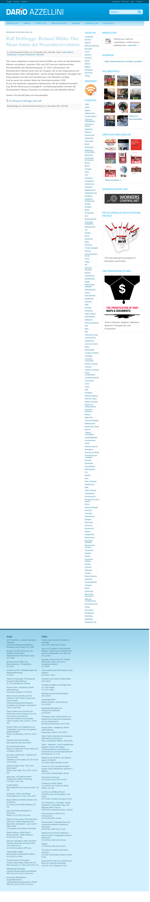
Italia (87, 329)
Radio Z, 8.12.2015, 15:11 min (18, 815)
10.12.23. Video (48, 690)
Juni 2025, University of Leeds (53, 645)
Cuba (87, 387)
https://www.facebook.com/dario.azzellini (123, 61)
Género (88, 273)
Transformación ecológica (91, 456)
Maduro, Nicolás (91, 402)
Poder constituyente (90, 374)
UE (86, 230)
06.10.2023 (46, 696)
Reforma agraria (91, 396)
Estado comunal (91, 364)
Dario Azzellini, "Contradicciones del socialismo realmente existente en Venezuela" (56, 824)
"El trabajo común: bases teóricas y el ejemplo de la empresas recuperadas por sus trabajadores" (56, 719)
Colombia (88, 356)
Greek (87, 61)
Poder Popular (90, 490)
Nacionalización (91, 604)
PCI (86, 472)
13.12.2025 (46, 656)
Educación (89, 155)
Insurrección (90, 135)
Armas (87, 607)
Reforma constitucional (90, 600)
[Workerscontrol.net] (123, 203)
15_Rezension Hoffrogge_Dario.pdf (25, 101)
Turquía (88, 573)
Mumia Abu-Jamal (92, 427)
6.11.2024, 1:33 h (48, 675)
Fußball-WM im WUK (15, 852)
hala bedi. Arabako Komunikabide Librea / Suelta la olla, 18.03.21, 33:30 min (22, 721)
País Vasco (89, 141)
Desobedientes (91, 582)
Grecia (87, 293)
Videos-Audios (59, 23)
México (87, 414)
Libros (26, 23)
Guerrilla (88, 302)
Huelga (88, 564)
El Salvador (89, 213)
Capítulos (40, 23)
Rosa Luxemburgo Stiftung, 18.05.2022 (57, 741)
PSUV (87, 504)
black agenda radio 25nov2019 (19, 743)
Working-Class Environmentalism (55, 693)
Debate (44, 844)
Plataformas (89, 484)
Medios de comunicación (90, 406)
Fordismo (88, 245)
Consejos (22, 55)
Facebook (89, 239)
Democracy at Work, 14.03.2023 (19, 692)
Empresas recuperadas (90, 151)
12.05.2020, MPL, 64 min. (52, 818)
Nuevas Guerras (91, 446)
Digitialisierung (91, 193)
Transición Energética (89, 223)
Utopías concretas (92, 370)
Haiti (86, 305)
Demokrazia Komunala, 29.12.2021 (56, 724)
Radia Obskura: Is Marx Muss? (19, 832)
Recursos (88, 525)
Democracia (12, 55)
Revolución (30, 55)
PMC (87, 487)
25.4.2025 (46, 666)
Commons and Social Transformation (56, 679)
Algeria (87, 110)
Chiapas (88, 169)
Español (24, 1)
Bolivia (87, 163)
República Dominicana (89, 200)
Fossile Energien (91, 248)
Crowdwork (89, 181)
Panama (88, 460)
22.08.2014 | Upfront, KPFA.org (19, 848)
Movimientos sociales (90, 546)
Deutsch (17, 1)
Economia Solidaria (89, 541)
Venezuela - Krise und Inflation (19, 794)
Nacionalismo (90, 440)
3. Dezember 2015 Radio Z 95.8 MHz (21, 828)
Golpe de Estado (91, 507)
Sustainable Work (48, 700)
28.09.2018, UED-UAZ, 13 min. (54, 829)
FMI (86, 332)
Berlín (87, 144)
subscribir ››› (133, 45)
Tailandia (88, 570)
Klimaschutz (89, 350)
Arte (86, 390)
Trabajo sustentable (89, 433)
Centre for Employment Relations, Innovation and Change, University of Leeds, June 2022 (21, 705)
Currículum (91, 23)
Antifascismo (90, 113)
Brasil (87, 166)
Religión (88, 519)
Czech (87, 52)
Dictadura (88, 196)
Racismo (88, 510)
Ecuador (88, 207)
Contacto (139, 1)
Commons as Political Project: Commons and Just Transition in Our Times (56, 794)
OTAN (87, 443)
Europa (88, 233)
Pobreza (88, 132)
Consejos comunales (89, 360)
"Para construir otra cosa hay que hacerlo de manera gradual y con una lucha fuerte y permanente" (21, 714)
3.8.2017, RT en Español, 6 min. (54, 866)
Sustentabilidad (91, 437)
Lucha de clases (91, 344)
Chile (87, 172)
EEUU (87, 210)
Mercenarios (90, 537)
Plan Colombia (91, 481)
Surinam (88, 567)
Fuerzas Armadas (92, 420)
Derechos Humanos (88, 410)
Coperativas (89, 276)
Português (89, 70)
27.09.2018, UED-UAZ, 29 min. (54, 840)
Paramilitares (90, 466)
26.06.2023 (46, 713)
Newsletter (116, 1)
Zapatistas (89, 619)
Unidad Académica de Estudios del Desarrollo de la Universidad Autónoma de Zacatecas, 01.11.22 (57, 751)
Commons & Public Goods (52, 783)
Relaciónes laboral (89, 125)
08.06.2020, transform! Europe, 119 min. (57, 810)
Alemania (40, 55)
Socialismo (89, 550)
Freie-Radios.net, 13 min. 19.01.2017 (21, 796)
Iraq (86, 326)
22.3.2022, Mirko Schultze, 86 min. (55, 762)
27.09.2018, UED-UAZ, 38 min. (54, 846)
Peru (87, 478)
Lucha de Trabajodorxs (90, 120)
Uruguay (88, 585)
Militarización (90, 423)
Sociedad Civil (90, 622)
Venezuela (89, 591)
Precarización (90, 496)
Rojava (87, 531)
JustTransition (90, 338)
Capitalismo (89, 341)
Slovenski (88, 73)
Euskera (88, 55)
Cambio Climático (92, 353)
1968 (87, 104)
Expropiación (90, 227)
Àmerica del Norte (92, 452)
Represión (89, 522)
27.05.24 (10, 675)
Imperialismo (90, 317)
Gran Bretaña (90, 296)
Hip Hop (88, 308)
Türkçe (87, 76)
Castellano (89, 37)
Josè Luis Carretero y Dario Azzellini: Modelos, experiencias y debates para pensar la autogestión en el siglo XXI (57, 651)
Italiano (88, 64)
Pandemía (89, 463)
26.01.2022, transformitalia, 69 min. (55, 773)
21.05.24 (10, 666)
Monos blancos (91, 576)
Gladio (87, 282)
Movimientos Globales (90, 286)
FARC (87, 242)
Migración (89, 417)
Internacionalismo (92, 323)
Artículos (12, 23)
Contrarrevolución (92, 378)
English (9, 1)
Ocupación (89, 147)
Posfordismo (90, 493)
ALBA (87, 107)
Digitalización (90, 190)
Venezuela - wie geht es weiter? (19, 777)
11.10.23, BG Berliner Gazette (18, 683)
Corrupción (89, 381)
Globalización (90, 290)
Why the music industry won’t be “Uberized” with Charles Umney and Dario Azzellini (21, 698)
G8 (86, 265)
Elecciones (89, 610)
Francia (88, 251)
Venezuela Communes (51, 777)
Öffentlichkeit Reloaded (16, 869)
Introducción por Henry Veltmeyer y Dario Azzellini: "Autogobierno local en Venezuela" (57, 835)
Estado (87, 556)
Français (88, 58)
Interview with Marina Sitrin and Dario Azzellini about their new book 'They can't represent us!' (21, 843)
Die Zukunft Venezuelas (16, 746)
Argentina (88, 129)
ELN (86, 216)
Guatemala (89, 299)
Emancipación (90, 219)
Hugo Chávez (90, 314)
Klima (87, 347)
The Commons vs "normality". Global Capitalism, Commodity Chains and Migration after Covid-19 (56, 805)
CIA (86, 175)
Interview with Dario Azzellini (18, 740)
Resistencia (89, 613)
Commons (89, 178)
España (88, 553)
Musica (87, 429)
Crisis (87, 384)
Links (132, 1)
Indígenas (89, 320)
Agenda (76, 23)
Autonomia (89, 138)
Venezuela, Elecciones (89, 595)
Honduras (89, 311)
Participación (90, 469)
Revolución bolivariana (89, 159)
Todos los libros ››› (113, 180)
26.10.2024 (46, 681)
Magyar (88, 67)
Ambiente (88, 579)
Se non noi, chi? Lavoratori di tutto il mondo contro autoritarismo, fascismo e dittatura (57, 769)
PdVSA (87, 475)
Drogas (88, 204)
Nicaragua (89, 449)
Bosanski (88, 49)
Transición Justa (91, 335)
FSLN (87, 259)
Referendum (90, 516)
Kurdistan (88, 393)
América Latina (91, 399)
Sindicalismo (90, 279)
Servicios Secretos (88, 269)
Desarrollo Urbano (89, 560)
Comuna (88, 367)
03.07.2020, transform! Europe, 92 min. (57, 799)
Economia (89, 616)
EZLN (87, 236)
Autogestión (89, 534)
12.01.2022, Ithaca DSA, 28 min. (54, 779)
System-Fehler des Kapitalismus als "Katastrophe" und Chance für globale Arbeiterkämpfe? (21, 729)
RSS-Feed (125, 1)
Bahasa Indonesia (92, 46)
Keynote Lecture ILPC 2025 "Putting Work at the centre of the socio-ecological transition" (56, 662)
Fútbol (87, 262)
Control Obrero (67, 52)
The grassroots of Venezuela (18, 860)
